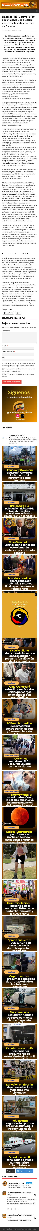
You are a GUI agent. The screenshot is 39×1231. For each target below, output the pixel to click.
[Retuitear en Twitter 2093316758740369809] (12, 1209)
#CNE (22, 1220)
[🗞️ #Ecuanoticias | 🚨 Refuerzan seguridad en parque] (19, 1113)
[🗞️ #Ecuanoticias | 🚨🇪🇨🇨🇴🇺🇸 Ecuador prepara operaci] (19, 572)
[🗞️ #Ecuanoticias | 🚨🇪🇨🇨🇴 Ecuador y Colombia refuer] (19, 463)
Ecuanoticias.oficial (15, 1193)
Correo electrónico (8, 352)
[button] (36, 11)
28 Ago (10, 1195)
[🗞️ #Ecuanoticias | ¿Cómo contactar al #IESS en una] (19, 861)
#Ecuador (23, 1198)
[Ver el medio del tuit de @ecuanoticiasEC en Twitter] (34, 1204)
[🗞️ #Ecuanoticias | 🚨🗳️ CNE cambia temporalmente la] (19, 499)
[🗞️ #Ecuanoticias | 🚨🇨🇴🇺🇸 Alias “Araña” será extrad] (19, 680)
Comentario (6, 331)
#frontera (24, 1202)
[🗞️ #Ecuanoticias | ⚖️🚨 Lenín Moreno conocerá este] (19, 536)
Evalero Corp (17, 30)
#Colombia (10, 1199)
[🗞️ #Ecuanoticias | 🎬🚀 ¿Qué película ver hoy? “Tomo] (19, 788)
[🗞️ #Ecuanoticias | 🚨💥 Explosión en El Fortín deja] (19, 1077)
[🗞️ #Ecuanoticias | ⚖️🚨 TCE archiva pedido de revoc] (19, 716)
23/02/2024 (7, 30)
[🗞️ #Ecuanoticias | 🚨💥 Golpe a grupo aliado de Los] (19, 969)
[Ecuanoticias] (19, 8)
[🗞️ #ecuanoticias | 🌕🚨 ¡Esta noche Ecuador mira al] (19, 825)
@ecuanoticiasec (27, 1193)
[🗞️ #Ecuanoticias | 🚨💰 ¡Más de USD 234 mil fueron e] (19, 933)
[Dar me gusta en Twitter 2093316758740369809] (16, 1209)
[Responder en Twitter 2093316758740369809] (8, 1209)
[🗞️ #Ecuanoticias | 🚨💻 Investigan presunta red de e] (19, 1041)
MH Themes (32, 1229)
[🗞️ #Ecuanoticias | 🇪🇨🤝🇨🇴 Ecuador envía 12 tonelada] (19, 1150)
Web (3, 357)
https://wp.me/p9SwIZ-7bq (23, 1204)
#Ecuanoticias (13, 1198)
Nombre (4, 346)
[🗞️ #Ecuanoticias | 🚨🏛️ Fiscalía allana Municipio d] (19, 644)
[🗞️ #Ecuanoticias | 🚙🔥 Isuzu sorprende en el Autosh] (19, 897)
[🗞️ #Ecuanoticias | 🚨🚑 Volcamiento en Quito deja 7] (19, 1005)
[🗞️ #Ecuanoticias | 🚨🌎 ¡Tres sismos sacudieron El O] (19, 752)
